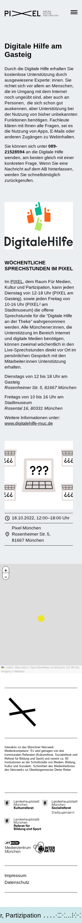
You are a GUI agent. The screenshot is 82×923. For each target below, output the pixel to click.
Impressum (15, 875)
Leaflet (8, 667)
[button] (5, 569)
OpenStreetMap (40, 667)
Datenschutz (17, 882)
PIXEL (16, 281)
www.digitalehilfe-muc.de (29, 423)
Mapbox (20, 671)
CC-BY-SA (72, 667)
